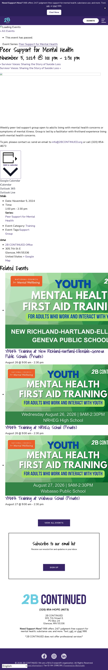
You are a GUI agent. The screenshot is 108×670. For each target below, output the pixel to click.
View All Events (54, 523)
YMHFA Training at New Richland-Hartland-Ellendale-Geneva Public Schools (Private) (54, 354)
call (71, 631)
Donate (91, 21)
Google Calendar (10, 180)
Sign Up (54, 567)
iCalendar (5, 184)
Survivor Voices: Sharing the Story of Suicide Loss (30, 64)
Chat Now (54, 12)
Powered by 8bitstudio (74, 665)
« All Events (7, 31)
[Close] (105, 8)
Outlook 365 (7, 188)
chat (79, 631)
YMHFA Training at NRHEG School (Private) (41, 427)
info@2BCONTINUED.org (67, 142)
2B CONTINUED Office (19, 245)
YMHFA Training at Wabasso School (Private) (42, 498)
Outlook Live (7, 192)
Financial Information (32, 665)
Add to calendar (10, 165)
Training (30, 226)
